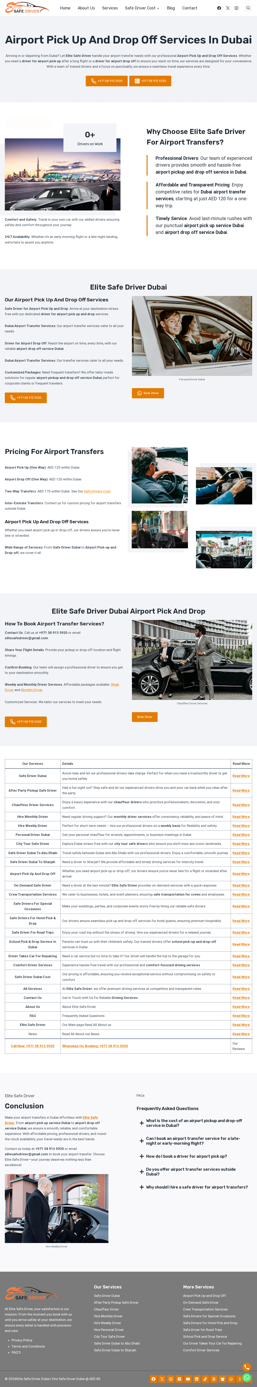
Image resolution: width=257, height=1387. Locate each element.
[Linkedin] (196, 1379)
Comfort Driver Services (201, 1350)
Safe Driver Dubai (107, 1296)
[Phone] (240, 1379)
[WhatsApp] (231, 1379)
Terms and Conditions (28, 1346)
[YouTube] (188, 1379)
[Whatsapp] (246, 1377)
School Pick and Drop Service (205, 1337)
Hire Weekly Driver (107, 1323)
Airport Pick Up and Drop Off (204, 1296)
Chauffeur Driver (106, 1309)
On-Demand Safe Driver (201, 1302)
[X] (228, 8)
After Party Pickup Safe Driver (116, 1302)
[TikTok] (205, 1379)
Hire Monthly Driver (108, 1316)
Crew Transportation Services (205, 1309)
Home (65, 8)
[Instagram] (236, 8)
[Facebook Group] (222, 1379)
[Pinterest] (179, 1379)
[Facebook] (219, 8)
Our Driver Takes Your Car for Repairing (212, 1343)
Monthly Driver (31, 690)
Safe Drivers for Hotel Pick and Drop (210, 1323)
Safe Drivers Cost (97, 491)
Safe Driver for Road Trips (202, 1330)
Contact (189, 8)
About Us (86, 8)
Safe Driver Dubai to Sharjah (115, 1350)
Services (110, 8)
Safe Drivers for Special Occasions (209, 1316)
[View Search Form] (248, 8)
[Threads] (214, 1379)
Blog (171, 8)
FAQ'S (16, 1352)
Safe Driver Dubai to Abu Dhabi (117, 1343)
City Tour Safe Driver (109, 1337)
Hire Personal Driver (109, 1330)
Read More (241, 776)
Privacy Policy (22, 1340)
